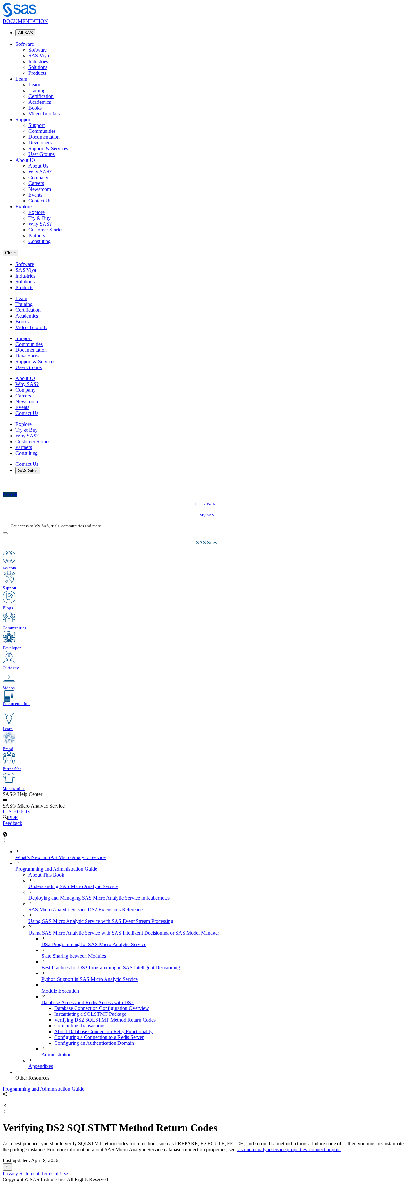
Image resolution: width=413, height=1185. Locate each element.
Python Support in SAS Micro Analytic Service (89, 979)
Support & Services (48, 148)
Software (24, 44)
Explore (23, 206)
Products (37, 73)
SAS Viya (38, 55)
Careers (36, 183)
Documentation (44, 137)
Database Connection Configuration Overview (101, 1008)
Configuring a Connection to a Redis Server (99, 1037)
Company (38, 177)
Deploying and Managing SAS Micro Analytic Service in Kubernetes (99, 898)
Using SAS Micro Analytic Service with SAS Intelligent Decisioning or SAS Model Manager (123, 932)
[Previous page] (5, 1106)
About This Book (46, 874)
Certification (41, 96)
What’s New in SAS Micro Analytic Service (60, 857)
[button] (5, 800)
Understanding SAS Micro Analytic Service (73, 886)
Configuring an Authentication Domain (94, 1043)
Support (23, 119)
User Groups (41, 154)
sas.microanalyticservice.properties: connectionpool (289, 1149)
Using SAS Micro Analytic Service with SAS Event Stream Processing (100, 921)
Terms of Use (54, 1173)
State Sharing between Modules (73, 956)
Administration (56, 1054)
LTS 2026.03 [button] (16, 811)
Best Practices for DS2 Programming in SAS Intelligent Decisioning (110, 967)
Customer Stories (45, 229)
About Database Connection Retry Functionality (103, 1031)
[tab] (232, 1020)
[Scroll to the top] (7, 1167)
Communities (41, 131)
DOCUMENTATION (25, 21)
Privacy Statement (21, 1173)
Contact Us (39, 200)
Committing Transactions (79, 1025)
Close (10, 252)
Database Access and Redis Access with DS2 (87, 1002)
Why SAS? (40, 171)
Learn (21, 79)
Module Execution (60, 991)
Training (36, 90)
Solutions (37, 67)
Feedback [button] (12, 823)
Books (35, 108)
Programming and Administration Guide (56, 869)
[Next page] (5, 1112)
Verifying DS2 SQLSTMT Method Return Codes (105, 1020)
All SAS (25, 32)
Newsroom (39, 189)
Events (35, 195)
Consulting (39, 241)
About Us (25, 160)
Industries (38, 61)
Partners (36, 235)
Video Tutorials (44, 113)
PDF (13, 817)
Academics (39, 102)
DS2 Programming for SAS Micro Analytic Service (93, 944)
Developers (40, 142)
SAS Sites (28, 470)
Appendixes (40, 1066)
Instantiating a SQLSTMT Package (90, 1014)
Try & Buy (39, 218)
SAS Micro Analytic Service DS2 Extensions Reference (85, 909)
